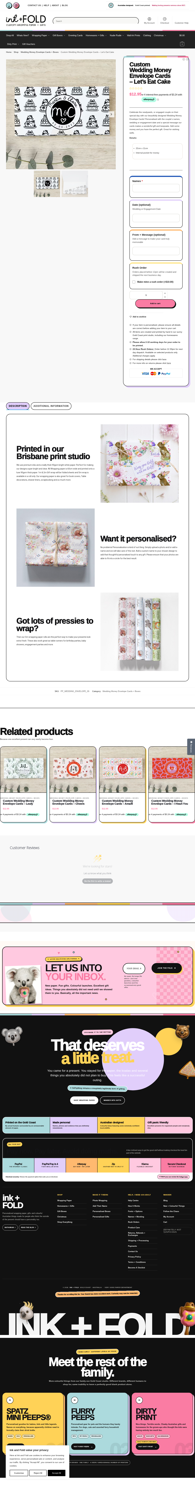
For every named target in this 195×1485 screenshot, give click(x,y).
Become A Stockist (136, 1268)
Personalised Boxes (101, 1211)
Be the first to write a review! (97, 881)
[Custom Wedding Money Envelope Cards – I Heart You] (172, 770)
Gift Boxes (62, 1211)
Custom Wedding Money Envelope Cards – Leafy (18, 802)
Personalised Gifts (101, 1217)
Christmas (61, 1217)
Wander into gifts (112, 1100)
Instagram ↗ (10, 1227)
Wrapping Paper (64, 1200)
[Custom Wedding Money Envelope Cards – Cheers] (73, 770)
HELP (47, 5)
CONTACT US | (31, 5)
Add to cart (155, 303)
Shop (16, 52)
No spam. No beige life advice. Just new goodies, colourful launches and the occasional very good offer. (133, 981)
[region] (37, 1462)
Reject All (38, 1473)
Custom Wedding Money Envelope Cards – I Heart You (169, 802)
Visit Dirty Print (145, 1446)
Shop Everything (64, 1222)
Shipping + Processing (138, 1241)
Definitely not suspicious (172, 1231)
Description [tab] (18, 406)
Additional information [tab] (51, 406)
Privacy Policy (134, 1257)
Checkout (164, 23)
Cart (165, 1222)
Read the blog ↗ (28, 1227)
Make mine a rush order (155, 282)
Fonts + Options (135, 1211)
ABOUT (55, 5)
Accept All (56, 1473)
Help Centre (133, 1200)
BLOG (65, 5)
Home (9, 52)
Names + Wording (136, 1217)
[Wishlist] (42, 751)
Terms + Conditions (137, 1262)
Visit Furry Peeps (81, 1446)
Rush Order (139, 267)
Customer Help (182, 23)
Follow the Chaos (171, 1211)
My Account (149, 23)
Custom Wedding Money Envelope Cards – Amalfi (117, 802)
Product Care (134, 1227)
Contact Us (133, 1251)
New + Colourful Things (174, 1206)
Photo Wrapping (100, 1200)
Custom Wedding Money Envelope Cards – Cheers (68, 802)
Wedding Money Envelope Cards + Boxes (40, 52)
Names (137, 181)
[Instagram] (16, 5)
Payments (132, 1246)
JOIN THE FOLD (164, 968)
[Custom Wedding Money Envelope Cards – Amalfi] (122, 770)
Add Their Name (100, 1206)
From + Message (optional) (148, 234)
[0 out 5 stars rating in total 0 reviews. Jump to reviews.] (136, 88)
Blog (165, 1200)
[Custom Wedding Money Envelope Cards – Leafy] (23, 770)
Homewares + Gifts (65, 1206)
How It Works (134, 1206)
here (164, 359)
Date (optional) (141, 204)
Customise (19, 1473)
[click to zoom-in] (61, 114)
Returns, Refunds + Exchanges (136, 1234)
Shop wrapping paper (84, 1100)
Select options (23, 819)
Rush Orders (133, 1222)
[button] (111, 114)
